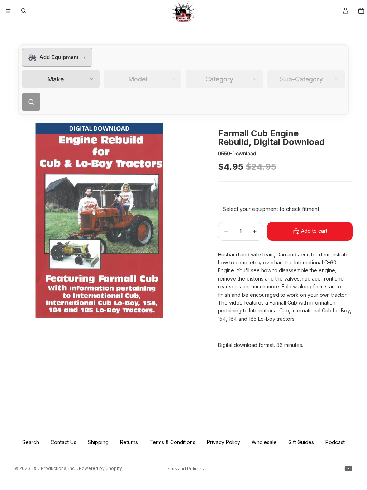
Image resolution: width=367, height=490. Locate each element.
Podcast (335, 442)
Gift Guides (301, 442)
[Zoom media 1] (107, 219)
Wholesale (264, 442)
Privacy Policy (223, 442)
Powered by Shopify (100, 468)
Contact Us (63, 442)
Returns (129, 442)
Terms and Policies (183, 468)
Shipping (98, 442)
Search (30, 442)
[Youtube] (348, 468)
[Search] (24, 11)
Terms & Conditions (172, 442)
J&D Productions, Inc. (54, 468)
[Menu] (8, 11)
